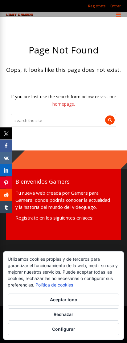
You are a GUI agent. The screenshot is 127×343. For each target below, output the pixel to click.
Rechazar (63, 314)
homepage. (63, 104)
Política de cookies (54, 284)
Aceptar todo (63, 299)
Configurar (63, 329)
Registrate (97, 6)
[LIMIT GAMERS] (19, 15)
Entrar (115, 6)
